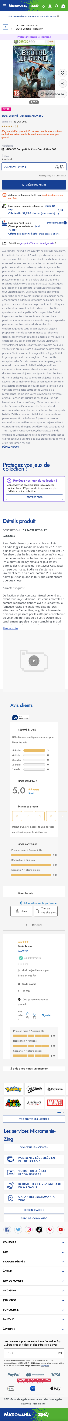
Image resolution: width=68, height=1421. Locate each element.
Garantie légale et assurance (26, 1399)
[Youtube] (61, 1229)
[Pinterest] (50, 1229)
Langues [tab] (9, 536)
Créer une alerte (36, 184)
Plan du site (39, 1403)
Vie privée (26, 1403)
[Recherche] (56, 6)
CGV (6, 1399)
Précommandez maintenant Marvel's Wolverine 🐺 (33, 16)
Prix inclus (52, 175)
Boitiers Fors (34, 497)
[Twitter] (18, 1229)
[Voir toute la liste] (43, 6)
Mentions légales (53, 1399)
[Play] (34, 661)
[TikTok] (39, 1229)
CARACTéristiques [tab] (35, 530)
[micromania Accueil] (24, 5)
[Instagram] (29, 1229)
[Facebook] (7, 1229)
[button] (34, 1242)
